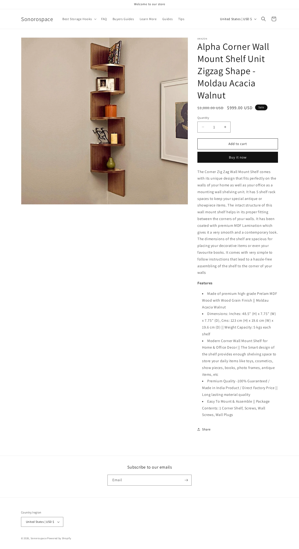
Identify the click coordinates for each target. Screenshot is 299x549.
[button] (79, 19)
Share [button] (206, 429)
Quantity (203, 118)
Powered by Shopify (59, 538)
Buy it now (238, 157)
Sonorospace (39, 538)
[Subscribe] (186, 480)
